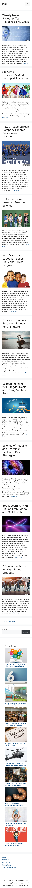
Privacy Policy (6, 865)
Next (14, 621)
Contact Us (5, 860)
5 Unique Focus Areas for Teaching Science (14, 202)
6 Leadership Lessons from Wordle (16, 685)
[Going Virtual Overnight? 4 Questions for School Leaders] (16, 794)
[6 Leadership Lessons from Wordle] (16, 676)
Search (4, 629)
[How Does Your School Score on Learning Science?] (16, 734)
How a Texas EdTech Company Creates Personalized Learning (15, 131)
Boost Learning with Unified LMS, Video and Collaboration (15, 509)
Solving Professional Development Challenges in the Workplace (15, 724)
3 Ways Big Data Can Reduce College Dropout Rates (14, 844)
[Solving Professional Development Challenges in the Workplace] (16, 714)
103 (9, 621)
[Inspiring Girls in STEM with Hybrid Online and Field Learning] (16, 774)
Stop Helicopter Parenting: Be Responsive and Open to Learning (15, 764)
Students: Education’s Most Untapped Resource (15, 75)
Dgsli (4, 4)
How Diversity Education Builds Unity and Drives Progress (13, 260)
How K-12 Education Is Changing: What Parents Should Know (15, 704)
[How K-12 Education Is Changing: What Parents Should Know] (16, 694)
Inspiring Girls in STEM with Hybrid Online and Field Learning (15, 784)
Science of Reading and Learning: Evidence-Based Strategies (14, 450)
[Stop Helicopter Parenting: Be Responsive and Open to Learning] (16, 754)
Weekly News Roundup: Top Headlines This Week (15, 18)
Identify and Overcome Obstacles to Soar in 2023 (16, 824)
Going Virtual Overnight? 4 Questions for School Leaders (14, 804)
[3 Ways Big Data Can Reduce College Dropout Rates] (16, 834)
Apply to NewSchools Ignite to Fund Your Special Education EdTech (16, 665)
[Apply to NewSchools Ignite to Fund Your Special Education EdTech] (16, 655)
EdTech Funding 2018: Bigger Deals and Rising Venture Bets (14, 388)
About (4, 857)
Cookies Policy (6, 862)
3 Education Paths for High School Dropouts (14, 569)
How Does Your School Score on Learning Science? (15, 744)
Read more (26, 63)
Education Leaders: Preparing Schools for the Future (14, 323)
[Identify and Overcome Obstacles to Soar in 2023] (16, 814)
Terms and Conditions (9, 867)
